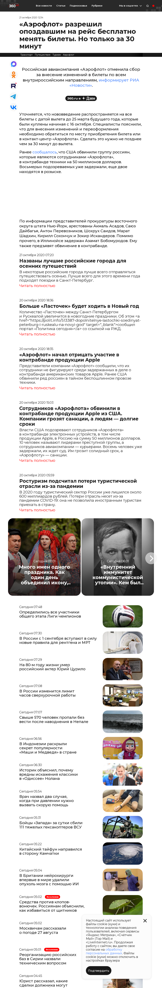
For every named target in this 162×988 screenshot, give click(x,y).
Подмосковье (78, 5)
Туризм (57, 54)
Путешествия (42, 54)
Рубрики (97, 5)
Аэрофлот (68, 54)
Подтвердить (98, 970)
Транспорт (26, 54)
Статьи (60, 5)
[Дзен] (81, 98)
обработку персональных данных (104, 951)
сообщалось (44, 152)
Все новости (44, 5)
